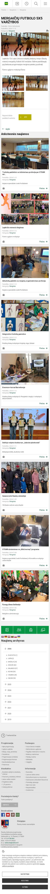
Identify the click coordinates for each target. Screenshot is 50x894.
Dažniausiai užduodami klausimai (37, 780)
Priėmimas (5, 765)
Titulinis (4, 10)
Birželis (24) (12, 662)
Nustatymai (25, 874)
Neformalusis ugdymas (33, 749)
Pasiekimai (5, 754)
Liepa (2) (11, 658)
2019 (9, 719)
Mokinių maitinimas (32, 754)
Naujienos (13, 10)
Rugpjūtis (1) (12, 655)
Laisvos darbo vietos (32, 774)
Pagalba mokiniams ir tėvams (35, 752)
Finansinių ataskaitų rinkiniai (11, 777)
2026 (9, 649)
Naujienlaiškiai (30, 787)
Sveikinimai (29, 790)
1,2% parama (6, 784)
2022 (9, 702)
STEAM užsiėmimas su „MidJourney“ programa (20, 549)
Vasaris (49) (12, 675)
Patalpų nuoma (31, 757)
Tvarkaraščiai (11, 735)
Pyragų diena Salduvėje (11, 604)
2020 (9, 714)
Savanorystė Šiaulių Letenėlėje (14, 496)
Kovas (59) (12, 671)
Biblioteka (29, 759)
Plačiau (42, 188)
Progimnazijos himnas (9, 759)
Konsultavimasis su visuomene (36, 777)
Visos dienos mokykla (33, 746)
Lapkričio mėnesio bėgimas (13, 227)
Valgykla (29, 762)
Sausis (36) (12, 678)
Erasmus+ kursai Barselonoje (13, 387)
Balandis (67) (13, 668)
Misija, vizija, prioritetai (9, 752)
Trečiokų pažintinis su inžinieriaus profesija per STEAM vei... (23, 173)
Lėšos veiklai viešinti (8, 779)
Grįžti (8, 129)
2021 (9, 708)
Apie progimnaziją (8, 746)
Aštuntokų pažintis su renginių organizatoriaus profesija (24, 281)
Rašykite (6, 805)
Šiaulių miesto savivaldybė (26, 824)
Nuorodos (29, 772)
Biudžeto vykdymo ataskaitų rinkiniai (11, 773)
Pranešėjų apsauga (32, 782)
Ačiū (23, 117)
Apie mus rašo (30, 785)
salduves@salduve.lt (11, 843)
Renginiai (23, 10)
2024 (9, 690)
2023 (9, 696)
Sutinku (25, 887)
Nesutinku (25, 881)
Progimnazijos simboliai (10, 757)
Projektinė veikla (7, 782)
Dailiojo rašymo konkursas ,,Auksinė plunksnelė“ (21, 443)
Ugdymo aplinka (7, 749)
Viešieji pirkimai (7, 787)
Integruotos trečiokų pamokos (14, 334)
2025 (9, 684)
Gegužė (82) (12, 665)
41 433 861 (11, 838)
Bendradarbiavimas (8, 762)
